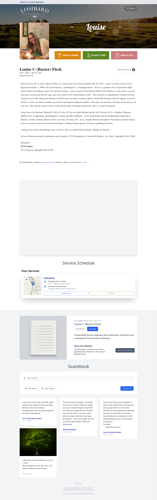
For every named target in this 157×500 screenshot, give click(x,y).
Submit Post (127, 388)
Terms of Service (84, 490)
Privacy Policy (72, 490)
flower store (82, 162)
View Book (80, 329)
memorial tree (47, 162)
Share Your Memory (125, 350)
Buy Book (92, 329)
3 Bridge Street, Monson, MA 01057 (62, 289)
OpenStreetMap (81, 493)
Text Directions (66, 293)
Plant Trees (111, 293)
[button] (32, 283)
